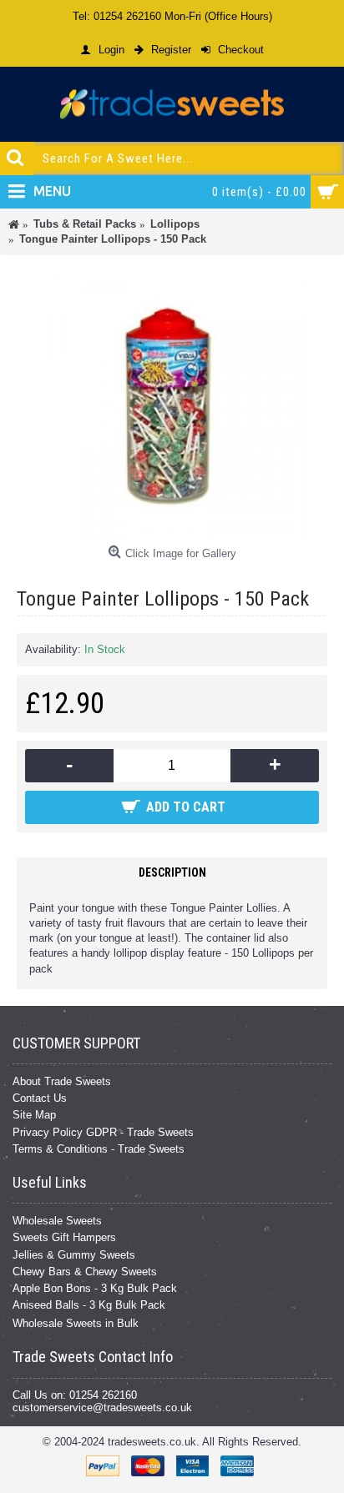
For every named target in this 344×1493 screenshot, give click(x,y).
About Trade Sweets (62, 1081)
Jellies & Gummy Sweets (74, 1255)
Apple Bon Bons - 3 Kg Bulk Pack (95, 1288)
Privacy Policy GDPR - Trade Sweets (103, 1132)
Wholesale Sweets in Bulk (76, 1323)
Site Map (34, 1114)
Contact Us (40, 1098)
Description (172, 872)
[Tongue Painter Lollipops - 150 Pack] (172, 405)
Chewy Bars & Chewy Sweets (85, 1271)
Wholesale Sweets (57, 1220)
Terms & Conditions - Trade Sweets (99, 1149)
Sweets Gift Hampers (64, 1237)
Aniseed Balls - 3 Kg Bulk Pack (89, 1305)
